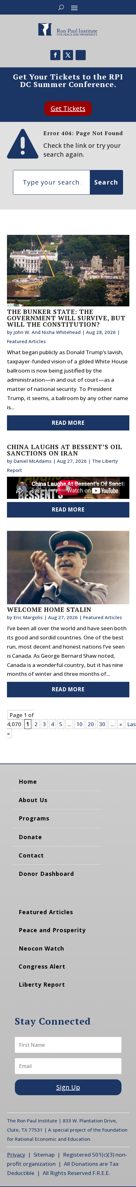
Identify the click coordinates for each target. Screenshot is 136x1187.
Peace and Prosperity (52, 930)
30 (102, 724)
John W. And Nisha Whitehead (47, 332)
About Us (33, 800)
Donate (30, 837)
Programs (34, 818)
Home (28, 781)
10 (79, 724)
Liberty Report (42, 984)
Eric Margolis (28, 617)
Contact (31, 855)
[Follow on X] (68, 55)
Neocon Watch (41, 948)
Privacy (16, 1154)
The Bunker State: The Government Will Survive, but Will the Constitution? (66, 318)
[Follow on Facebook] (55, 55)
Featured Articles (26, 341)
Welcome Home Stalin (49, 609)
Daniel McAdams (33, 461)
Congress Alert (42, 966)
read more (68, 422)
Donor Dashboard (46, 873)
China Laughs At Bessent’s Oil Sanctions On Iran (64, 450)
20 (91, 724)
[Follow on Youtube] (81, 55)
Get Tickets (68, 108)
